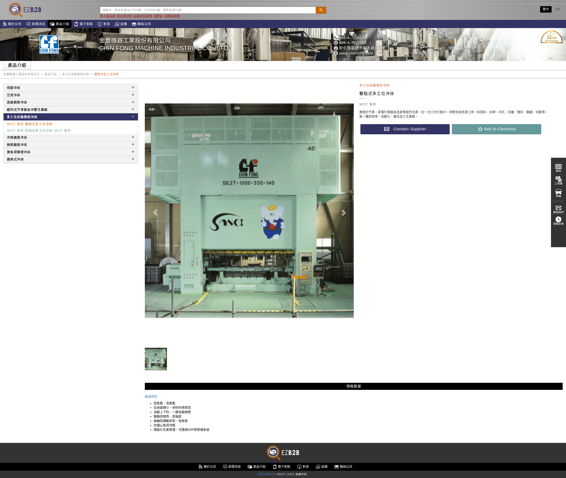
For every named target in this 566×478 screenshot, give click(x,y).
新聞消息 (38, 24)
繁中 (546, 9)
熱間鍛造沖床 (17, 144)
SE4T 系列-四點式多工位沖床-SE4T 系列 (39, 130)
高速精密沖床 (17, 102)
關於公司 (14, 24)
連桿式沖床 (15, 159)
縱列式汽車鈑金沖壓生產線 (27, 109)
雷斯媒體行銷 (266, 474)
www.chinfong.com (355, 53)
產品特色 (151, 396)
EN (557, 9)
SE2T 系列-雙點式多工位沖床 (29, 124)
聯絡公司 (143, 24)
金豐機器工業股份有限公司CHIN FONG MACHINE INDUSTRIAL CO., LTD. (164, 44)
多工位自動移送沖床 (75, 74)
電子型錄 (85, 24)
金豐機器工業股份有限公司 (21, 74)
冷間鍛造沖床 (17, 137)
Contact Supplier (407, 129)
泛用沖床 (14, 95)
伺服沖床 (14, 87)
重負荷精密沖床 (19, 152)
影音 (106, 24)
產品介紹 (62, 24)
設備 (123, 24)
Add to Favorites (499, 129)
